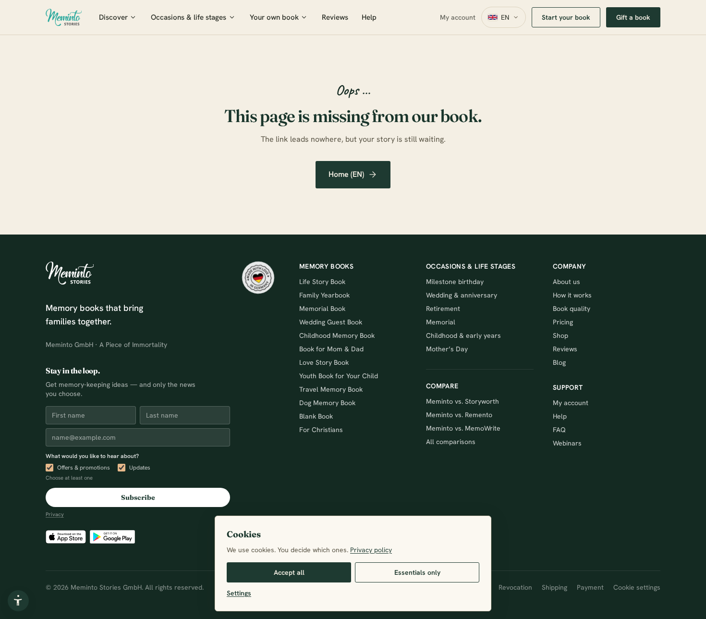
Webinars (567, 443)
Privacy (55, 514)
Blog (559, 362)
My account (457, 17)
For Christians (321, 429)
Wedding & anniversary (461, 295)
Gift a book (633, 17)
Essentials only (417, 572)
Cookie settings (636, 587)
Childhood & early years (463, 335)
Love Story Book (324, 362)
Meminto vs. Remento (459, 414)
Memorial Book (322, 308)
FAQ (559, 429)
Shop (560, 335)
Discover (113, 17)
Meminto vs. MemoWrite (463, 428)
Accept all (289, 572)
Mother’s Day (447, 349)
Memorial (440, 322)
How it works (572, 295)
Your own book (274, 17)
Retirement (443, 308)
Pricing (563, 322)
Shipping (554, 587)
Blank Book (316, 416)
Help (369, 17)
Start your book (566, 17)
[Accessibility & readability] (18, 600)
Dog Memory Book (327, 402)
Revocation (515, 587)
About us (566, 281)
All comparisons (450, 441)
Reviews (335, 17)
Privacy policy (371, 549)
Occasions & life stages (188, 17)
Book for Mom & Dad (331, 349)
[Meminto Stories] (64, 17)
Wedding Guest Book (330, 322)
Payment (590, 587)
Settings (239, 593)
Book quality (571, 308)
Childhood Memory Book (337, 335)
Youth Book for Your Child (338, 375)
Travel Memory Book (331, 389)
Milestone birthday (455, 281)
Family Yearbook (324, 295)
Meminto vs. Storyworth (462, 401)
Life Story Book (322, 281)
